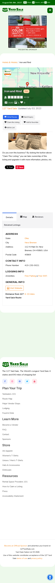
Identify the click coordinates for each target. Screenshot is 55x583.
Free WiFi (42, 276)
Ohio (27, 238)
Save (21, 167)
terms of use (22, 558)
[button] (50, 10)
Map (25, 216)
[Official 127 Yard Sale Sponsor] (27, 32)
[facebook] (4, 381)
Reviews (39, 216)
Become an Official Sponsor (15, 546)
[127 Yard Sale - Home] (12, 10)
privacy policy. (36, 558)
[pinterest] (19, 381)
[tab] (9, 217)
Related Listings (12, 225)
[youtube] (34, 381)
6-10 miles (30, 294)
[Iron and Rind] (27, 141)
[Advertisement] (27, 192)
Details (9, 217)
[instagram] (12, 381)
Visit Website (15, 288)
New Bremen (31, 242)
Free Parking (30, 276)
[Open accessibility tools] (50, 577)
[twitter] (27, 381)
